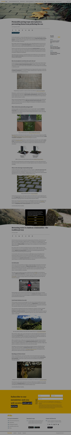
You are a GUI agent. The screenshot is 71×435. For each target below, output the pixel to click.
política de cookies (35, 215)
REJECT (35, 220)
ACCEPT (35, 217)
